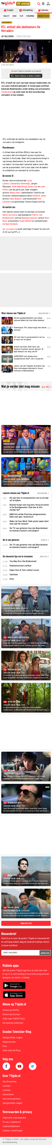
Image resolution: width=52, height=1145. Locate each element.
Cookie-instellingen (13, 1130)
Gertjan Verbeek (10, 224)
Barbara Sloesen (29, 218)
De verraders (9, 229)
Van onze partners (12, 1099)
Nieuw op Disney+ (12, 1014)
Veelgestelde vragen (13, 1037)
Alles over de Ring (11, 1050)
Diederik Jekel (39, 196)
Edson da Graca (10, 215)
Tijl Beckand (7, 92)
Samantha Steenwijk (20, 184)
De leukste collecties (13, 1023)
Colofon (7, 1090)
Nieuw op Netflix (11, 1010)
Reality (6, 16)
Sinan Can (32, 187)
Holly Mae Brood (19, 187)
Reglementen (9, 1042)
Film (21, 16)
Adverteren (8, 1094)
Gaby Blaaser (15, 199)
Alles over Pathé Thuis (14, 1018)
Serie (14, 16)
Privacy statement (12, 1122)
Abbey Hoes (14, 193)
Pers (5, 1046)
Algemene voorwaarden (14, 1117)
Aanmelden (45, 953)
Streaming (30, 16)
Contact (7, 1086)
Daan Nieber (25, 221)
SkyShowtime (10, 1081)
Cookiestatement (11, 1126)
